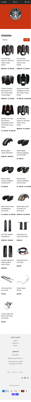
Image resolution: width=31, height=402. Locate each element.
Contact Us (15, 343)
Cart (28, 2)
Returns (15, 345)
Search (15, 341)
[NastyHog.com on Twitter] (22, 378)
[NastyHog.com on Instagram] (28, 378)
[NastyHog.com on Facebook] (25, 378)
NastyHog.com (15, 385)
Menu (5, 2)
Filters (26, 40)
